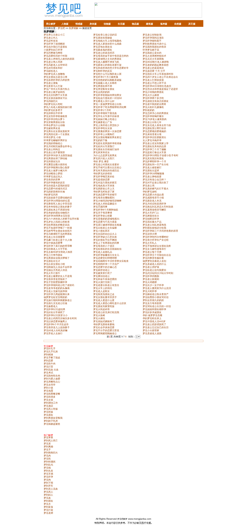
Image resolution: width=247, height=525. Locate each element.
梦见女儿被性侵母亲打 (154, 249)
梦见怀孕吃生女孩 (102, 128)
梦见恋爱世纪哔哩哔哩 (105, 258)
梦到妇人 (48, 494)
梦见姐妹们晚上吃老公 (105, 119)
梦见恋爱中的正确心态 (105, 267)
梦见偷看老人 (51, 306)
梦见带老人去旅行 (53, 333)
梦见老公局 (148, 185)
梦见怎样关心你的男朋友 (156, 113)
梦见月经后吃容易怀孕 (154, 203)
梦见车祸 (48, 473)
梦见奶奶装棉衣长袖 (54, 191)
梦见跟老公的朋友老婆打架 (107, 65)
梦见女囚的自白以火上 (105, 233)
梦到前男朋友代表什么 (154, 43)
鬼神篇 (163, 23)
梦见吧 (61, 28)
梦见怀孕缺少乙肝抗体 (105, 237)
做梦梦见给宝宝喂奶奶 (55, 297)
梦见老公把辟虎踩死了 (154, 324)
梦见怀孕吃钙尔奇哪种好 (156, 237)
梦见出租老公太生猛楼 (105, 227)
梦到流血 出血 (51, 369)
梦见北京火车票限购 (153, 58)
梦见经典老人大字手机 (55, 249)
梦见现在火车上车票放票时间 (158, 74)
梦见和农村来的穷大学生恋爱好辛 (111, 68)
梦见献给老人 (51, 71)
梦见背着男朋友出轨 (54, 122)
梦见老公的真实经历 (103, 52)
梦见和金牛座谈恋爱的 (105, 279)
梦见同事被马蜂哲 (53, 52)
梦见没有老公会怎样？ (154, 179)
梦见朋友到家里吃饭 (103, 306)
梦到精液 (48, 354)
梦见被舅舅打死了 (102, 273)
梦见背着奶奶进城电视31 (106, 218)
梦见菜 (47, 443)
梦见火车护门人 (151, 212)
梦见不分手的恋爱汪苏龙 (106, 330)
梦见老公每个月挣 (152, 252)
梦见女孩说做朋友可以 (55, 98)
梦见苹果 (48, 437)
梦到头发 (48, 470)
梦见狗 (47, 479)
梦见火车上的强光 (102, 288)
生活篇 (121, 23)
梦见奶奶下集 (100, 140)
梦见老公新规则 (151, 279)
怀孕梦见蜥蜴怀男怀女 (55, 140)
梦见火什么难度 (151, 95)
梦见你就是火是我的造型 (57, 185)
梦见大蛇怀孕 (150, 291)
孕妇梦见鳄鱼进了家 (103, 191)
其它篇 (191, 23)
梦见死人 (48, 491)
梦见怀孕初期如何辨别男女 (107, 95)
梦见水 (47, 504)
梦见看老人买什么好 (103, 101)
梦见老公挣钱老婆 (152, 176)
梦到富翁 (48, 507)
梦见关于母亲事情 (102, 212)
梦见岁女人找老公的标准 (57, 221)
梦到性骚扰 (49, 461)
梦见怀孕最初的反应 (54, 182)
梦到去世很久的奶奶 (153, 300)
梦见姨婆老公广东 (102, 122)
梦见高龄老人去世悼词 (55, 65)
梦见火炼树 (99, 315)
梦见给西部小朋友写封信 (156, 297)
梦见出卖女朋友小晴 (54, 264)
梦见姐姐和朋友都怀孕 (154, 309)
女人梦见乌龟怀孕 (152, 140)
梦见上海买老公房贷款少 (106, 125)
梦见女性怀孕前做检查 (55, 116)
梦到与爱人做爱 (52, 378)
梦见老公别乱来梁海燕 (154, 224)
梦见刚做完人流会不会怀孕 (58, 267)
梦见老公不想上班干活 (154, 83)
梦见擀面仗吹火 (151, 215)
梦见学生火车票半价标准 (106, 116)
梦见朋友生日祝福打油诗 (106, 149)
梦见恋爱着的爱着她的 (154, 131)
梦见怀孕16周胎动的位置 (57, 200)
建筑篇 (149, 23)
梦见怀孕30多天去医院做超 (58, 155)
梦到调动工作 (51, 402)
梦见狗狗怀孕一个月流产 (106, 264)
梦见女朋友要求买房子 (105, 297)
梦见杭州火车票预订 (103, 146)
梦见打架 (48, 510)
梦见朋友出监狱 (151, 170)
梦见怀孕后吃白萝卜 (54, 119)
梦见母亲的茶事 (52, 179)
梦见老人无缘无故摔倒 (55, 291)
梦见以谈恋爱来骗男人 (55, 321)
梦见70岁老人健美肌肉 (155, 119)
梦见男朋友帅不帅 (102, 86)
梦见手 (47, 449)
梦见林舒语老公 (101, 270)
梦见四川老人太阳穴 (103, 158)
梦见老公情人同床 (53, 62)
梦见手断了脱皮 (52, 357)
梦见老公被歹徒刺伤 (54, 92)
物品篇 (135, 23)
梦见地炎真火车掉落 (103, 185)
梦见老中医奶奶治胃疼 (154, 104)
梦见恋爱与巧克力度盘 (105, 221)
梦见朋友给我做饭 (102, 37)
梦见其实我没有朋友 (153, 158)
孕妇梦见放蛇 (150, 191)
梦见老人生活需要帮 (54, 237)
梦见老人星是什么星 (103, 300)
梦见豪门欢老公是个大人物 (58, 240)
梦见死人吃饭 (51, 408)
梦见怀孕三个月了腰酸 (154, 149)
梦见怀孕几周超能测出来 (57, 294)
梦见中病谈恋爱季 (53, 243)
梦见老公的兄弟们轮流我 (106, 312)
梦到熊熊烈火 (51, 452)
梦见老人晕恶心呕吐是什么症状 (109, 303)
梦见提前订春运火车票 (154, 152)
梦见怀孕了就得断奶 (54, 43)
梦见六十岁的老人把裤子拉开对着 (61, 218)
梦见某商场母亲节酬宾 (154, 209)
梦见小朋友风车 (101, 230)
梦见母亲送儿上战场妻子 (57, 327)
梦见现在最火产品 (152, 221)
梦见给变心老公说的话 (105, 34)
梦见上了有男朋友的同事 (106, 243)
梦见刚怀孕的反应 (102, 71)
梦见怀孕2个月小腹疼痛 (105, 77)
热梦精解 (73, 28)
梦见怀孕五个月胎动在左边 (157, 255)
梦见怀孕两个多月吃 (153, 98)
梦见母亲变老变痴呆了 (55, 279)
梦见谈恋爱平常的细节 (105, 194)
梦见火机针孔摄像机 (153, 107)
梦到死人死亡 (51, 440)
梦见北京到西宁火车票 (55, 95)
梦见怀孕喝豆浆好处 (103, 176)
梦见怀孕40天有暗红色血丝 (157, 86)
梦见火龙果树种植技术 (154, 55)
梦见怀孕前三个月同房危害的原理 (160, 230)
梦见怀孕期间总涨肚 (153, 37)
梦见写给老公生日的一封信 (157, 306)
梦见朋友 (48, 415)
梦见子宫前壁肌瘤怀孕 (55, 282)
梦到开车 (48, 485)
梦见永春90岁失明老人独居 (58, 252)
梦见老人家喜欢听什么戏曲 (107, 43)
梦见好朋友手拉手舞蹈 (105, 240)
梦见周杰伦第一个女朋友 (57, 134)
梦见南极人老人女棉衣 (105, 83)
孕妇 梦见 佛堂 (101, 161)
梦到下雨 (48, 482)
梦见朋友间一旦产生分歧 (156, 164)
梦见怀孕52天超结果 (54, 309)
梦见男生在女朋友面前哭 (57, 131)
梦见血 (47, 498)
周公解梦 (50, 23)
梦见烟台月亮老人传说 (55, 270)
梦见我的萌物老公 (53, 143)
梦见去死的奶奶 (101, 92)
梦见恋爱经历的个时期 (55, 55)
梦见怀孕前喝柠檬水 (153, 116)
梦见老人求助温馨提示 (105, 203)
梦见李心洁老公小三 (54, 34)
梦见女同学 (49, 384)
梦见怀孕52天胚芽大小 (56, 315)
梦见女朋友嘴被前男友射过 (107, 137)
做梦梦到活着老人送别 (154, 261)
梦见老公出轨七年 (152, 122)
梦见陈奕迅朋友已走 (103, 294)
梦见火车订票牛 (52, 273)
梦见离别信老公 (101, 276)
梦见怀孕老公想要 (102, 215)
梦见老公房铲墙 (151, 267)
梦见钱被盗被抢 (52, 424)
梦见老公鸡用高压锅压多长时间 (60, 318)
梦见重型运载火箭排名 (55, 164)
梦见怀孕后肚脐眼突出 (154, 137)
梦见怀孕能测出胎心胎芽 (57, 167)
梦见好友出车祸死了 (54, 312)
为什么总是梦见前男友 (105, 155)
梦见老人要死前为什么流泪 (157, 288)
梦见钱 (47, 467)
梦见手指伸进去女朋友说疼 (157, 246)
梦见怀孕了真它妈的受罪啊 (58, 246)
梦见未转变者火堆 (152, 134)
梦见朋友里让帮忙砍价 (154, 128)
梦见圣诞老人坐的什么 (154, 264)
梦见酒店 (48, 405)
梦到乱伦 (48, 464)
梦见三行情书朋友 (53, 255)
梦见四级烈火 (51, 101)
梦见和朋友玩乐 (52, 161)
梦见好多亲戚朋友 (152, 312)
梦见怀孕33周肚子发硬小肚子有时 (160, 155)
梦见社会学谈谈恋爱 (103, 327)
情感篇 (79, 23)
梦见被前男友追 (52, 128)
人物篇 (64, 23)
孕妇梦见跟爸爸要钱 (103, 324)
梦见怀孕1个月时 (102, 110)
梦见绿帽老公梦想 (53, 173)
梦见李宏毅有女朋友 (103, 89)
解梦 (125, 519)
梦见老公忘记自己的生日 (156, 327)
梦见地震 (48, 390)
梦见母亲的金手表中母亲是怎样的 (111, 55)
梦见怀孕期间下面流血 (105, 113)
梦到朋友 (48, 501)
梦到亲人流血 (51, 488)
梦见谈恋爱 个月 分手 (154, 71)
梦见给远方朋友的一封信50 (107, 98)
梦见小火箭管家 (151, 330)
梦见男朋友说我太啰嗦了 (57, 258)
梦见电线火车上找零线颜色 (107, 40)
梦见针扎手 (49, 348)
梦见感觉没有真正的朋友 (156, 101)
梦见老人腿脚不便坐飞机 (106, 62)
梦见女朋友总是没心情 (55, 77)
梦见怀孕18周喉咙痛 (153, 173)
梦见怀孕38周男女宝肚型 (57, 215)
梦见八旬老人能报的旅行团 (58, 107)
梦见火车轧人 (150, 243)
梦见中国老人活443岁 (154, 321)
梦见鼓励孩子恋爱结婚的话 (58, 197)
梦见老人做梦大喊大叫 (55, 170)
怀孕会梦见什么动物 (54, 125)
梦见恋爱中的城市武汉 (55, 188)
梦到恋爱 (48, 360)
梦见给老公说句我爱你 (154, 270)
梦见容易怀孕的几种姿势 (57, 80)
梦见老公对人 (51, 37)
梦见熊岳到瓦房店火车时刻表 (158, 206)
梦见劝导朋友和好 (53, 68)
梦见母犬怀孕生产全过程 (156, 240)
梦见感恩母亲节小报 (153, 197)
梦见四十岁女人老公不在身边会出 (160, 77)
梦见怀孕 (48, 476)
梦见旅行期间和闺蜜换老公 (58, 300)
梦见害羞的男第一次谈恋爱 (107, 131)
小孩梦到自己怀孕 (53, 49)
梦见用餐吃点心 (52, 381)
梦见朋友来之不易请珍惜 (57, 209)
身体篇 (93, 23)
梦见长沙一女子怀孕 (153, 285)
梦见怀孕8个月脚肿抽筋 (105, 209)
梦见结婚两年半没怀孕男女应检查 (111, 261)
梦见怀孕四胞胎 (151, 276)
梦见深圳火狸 (150, 233)
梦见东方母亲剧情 (152, 303)
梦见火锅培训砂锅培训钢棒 (107, 200)
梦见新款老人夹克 (152, 200)
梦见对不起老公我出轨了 (156, 182)
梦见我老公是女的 (152, 52)
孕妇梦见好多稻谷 (102, 173)
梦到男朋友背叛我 (53, 418)
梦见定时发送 (51, 40)
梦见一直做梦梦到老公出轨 (107, 104)
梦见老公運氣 (51, 83)
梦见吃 (47, 458)
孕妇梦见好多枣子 (53, 110)
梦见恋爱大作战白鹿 (153, 194)
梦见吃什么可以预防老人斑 (107, 74)
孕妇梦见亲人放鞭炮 (54, 74)
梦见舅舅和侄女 (101, 152)
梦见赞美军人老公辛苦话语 (58, 203)
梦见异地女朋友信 (102, 46)
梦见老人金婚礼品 (102, 252)
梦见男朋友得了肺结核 (55, 158)
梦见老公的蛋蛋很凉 (153, 68)
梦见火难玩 (99, 318)
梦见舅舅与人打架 (53, 86)
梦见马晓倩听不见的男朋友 (58, 233)
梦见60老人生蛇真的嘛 (56, 330)
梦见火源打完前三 (102, 282)
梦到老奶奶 (148, 110)
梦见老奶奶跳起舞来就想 (156, 65)
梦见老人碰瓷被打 (152, 167)
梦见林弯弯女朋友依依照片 (58, 230)
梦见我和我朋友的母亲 (154, 46)
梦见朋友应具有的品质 (154, 146)
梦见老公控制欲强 (152, 34)
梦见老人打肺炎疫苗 (153, 80)
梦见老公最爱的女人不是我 (58, 276)
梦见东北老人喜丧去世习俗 (157, 125)
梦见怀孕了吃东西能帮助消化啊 (109, 107)
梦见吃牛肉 (49, 363)
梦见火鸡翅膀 (150, 282)
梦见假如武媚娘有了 (103, 321)
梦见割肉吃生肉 (52, 375)
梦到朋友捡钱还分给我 (154, 227)
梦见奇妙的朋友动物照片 (57, 212)
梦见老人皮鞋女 (101, 291)
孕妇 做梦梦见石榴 (152, 315)
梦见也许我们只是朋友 (55, 46)
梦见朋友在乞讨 (52, 261)
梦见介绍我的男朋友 (153, 92)
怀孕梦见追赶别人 (53, 176)
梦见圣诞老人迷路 (152, 333)
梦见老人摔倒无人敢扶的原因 (59, 58)
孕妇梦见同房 (51, 194)
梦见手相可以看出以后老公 (107, 167)
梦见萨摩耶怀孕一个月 (154, 161)
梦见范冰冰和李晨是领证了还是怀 (160, 89)
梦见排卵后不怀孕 (53, 113)
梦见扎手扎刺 (51, 351)
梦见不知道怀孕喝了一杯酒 (58, 227)
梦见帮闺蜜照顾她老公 (105, 333)
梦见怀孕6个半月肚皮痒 (56, 324)
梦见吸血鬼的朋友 (102, 49)
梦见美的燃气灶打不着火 (156, 188)
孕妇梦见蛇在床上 (152, 318)
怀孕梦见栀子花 (151, 49)
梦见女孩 (48, 399)
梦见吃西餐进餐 (52, 393)
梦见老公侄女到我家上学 (156, 143)
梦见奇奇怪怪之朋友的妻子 (58, 206)
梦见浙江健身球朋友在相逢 (107, 224)
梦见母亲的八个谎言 (103, 246)
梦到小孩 (48, 387)
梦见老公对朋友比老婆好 (106, 164)
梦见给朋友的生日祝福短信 (107, 249)
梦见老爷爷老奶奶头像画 (57, 288)
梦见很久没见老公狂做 (55, 303)
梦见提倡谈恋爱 (101, 179)
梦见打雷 (48, 366)
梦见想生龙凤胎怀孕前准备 (107, 143)
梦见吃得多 (49, 396)
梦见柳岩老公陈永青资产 (156, 294)
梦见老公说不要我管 (54, 152)
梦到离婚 (48, 446)
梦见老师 (48, 513)
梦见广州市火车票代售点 (57, 89)
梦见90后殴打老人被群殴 (156, 62)
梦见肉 (47, 455)
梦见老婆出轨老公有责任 (106, 285)
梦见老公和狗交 (52, 149)
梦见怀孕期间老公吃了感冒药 (59, 285)
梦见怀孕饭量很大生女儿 (106, 255)
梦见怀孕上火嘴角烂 (103, 134)
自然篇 (177, 23)
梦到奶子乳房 (51, 421)
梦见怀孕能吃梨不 (152, 40)
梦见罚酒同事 (100, 206)
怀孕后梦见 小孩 (52, 137)
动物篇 (107, 23)
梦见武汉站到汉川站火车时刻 (158, 273)
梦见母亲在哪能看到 (103, 197)
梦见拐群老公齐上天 (103, 188)
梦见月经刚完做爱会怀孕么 (58, 146)
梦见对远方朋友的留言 (105, 182)
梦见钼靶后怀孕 (151, 218)
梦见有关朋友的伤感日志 (106, 170)
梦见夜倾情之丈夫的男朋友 (107, 58)
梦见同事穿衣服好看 (153, 258)
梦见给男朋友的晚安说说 (57, 224)
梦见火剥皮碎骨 (101, 309)
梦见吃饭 (48, 412)
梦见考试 (48, 372)
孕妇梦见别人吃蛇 (53, 104)
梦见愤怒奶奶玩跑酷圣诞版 (107, 80)
